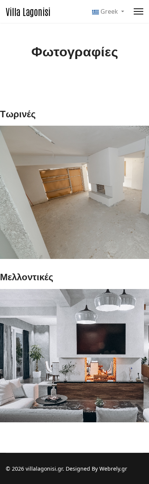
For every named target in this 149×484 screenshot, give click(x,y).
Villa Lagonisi (28, 11)
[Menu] (138, 11)
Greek (109, 11)
